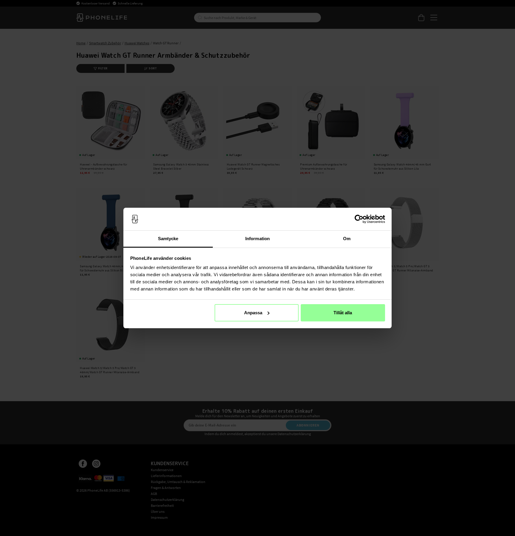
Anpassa (253, 312)
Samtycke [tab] (168, 238)
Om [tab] (346, 238)
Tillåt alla (342, 312)
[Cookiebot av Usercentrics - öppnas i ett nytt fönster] (359, 219)
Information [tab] (257, 238)
